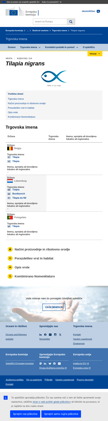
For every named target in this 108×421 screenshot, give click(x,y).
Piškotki (48, 380)
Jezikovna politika (14, 380)
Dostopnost (79, 343)
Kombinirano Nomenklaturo (21, 117)
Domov (12, 47)
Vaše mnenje (54, 307)
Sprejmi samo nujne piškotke (61, 413)
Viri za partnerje (34, 380)
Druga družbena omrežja (51, 368)
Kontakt (77, 334)
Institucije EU (79, 363)
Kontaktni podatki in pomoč (60, 47)
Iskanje (71, 22)
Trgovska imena (59, 30)
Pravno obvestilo (85, 380)
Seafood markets (40, 30)
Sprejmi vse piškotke (25, 413)
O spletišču (89, 47)
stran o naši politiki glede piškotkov (52, 401)
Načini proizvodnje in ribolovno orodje (27, 103)
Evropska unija (80, 368)
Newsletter (44, 339)
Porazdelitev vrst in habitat (21, 108)
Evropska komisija (14, 30)
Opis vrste (13, 112)
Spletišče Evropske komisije (20, 363)
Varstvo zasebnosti (82, 339)
